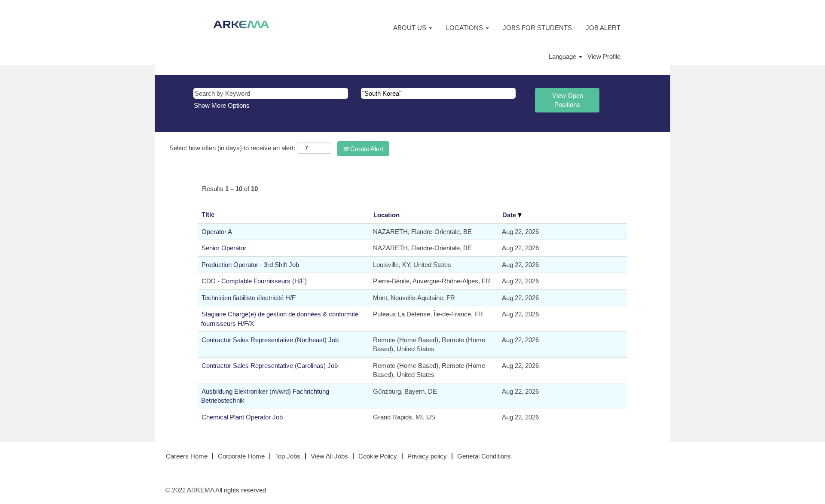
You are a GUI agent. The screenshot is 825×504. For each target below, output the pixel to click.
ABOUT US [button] (410, 27)
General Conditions (484, 456)
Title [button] (208, 214)
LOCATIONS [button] (465, 27)
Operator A (217, 231)
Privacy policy (427, 456)
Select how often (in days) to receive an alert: (232, 148)
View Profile (603, 56)
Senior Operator (224, 248)
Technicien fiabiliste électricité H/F (249, 297)
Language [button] (563, 56)
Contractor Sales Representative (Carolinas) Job (270, 365)
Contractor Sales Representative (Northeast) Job (270, 339)
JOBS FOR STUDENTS (537, 27)
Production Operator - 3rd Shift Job (250, 264)
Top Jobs (287, 456)
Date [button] (510, 215)
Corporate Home (241, 456)
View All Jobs (329, 456)
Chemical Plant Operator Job (242, 417)
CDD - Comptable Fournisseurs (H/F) (254, 281)
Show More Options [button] (222, 105)
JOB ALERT (603, 27)
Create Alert (365, 148)
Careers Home (187, 456)
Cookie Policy (377, 456)
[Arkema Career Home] (241, 24)
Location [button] (386, 215)
